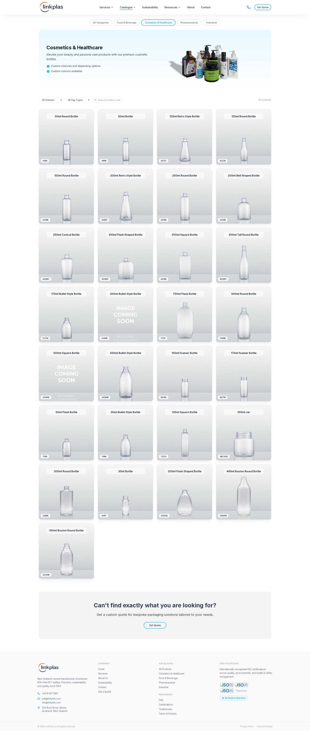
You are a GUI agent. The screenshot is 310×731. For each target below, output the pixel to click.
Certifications (166, 704)
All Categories (101, 22)
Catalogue (126, 7)
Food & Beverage (126, 22)
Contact (206, 7)
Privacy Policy (246, 726)
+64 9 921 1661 (50, 693)
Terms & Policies (167, 713)
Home (101, 669)
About (191, 7)
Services (104, 7)
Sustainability (150, 7)
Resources (171, 7)
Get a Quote (104, 691)
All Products (165, 669)
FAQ (161, 700)
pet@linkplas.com (51, 698)
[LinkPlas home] (47, 667)
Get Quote (155, 625)
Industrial (211, 22)
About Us (103, 678)
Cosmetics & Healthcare (158, 22)
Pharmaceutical (189, 22)
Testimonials (165, 709)
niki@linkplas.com (51, 702)
